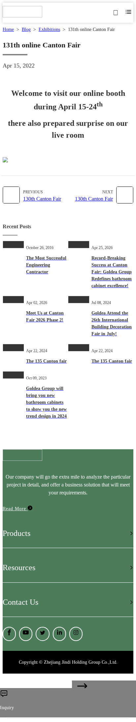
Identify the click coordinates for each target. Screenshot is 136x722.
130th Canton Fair (42, 199)
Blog (26, 29)
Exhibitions (49, 29)
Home (8, 29)
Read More (15, 508)
